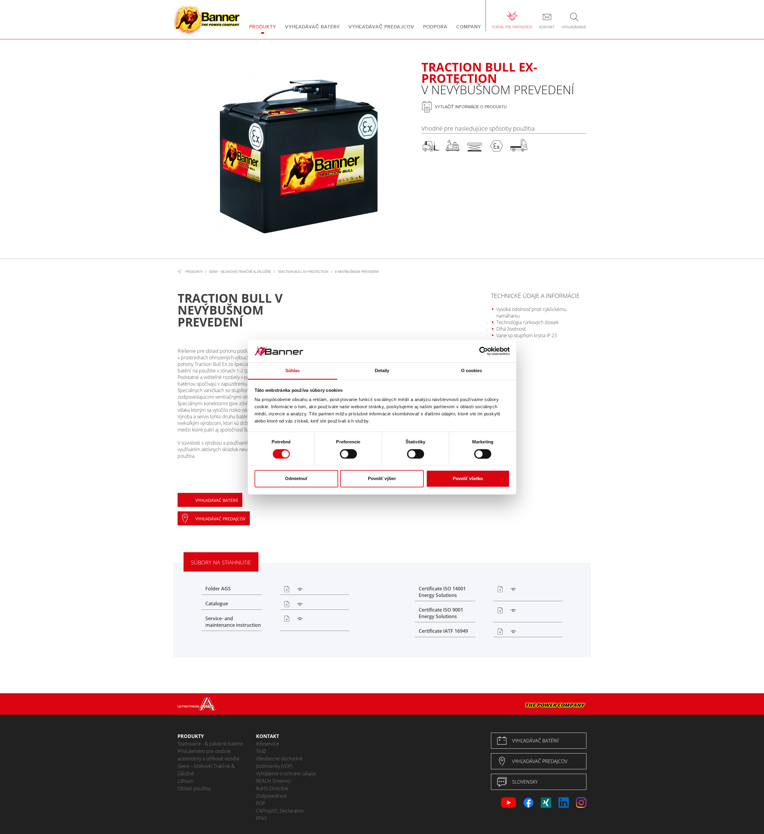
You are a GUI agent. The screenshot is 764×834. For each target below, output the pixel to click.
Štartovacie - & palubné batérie (210, 743)
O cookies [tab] (471, 370)
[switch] (348, 454)
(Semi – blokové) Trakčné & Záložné (240, 271)
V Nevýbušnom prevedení (356, 271)
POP (260, 803)
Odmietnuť (296, 478)
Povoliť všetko (468, 478)
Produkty (194, 271)
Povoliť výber (382, 478)
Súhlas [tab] (292, 370)
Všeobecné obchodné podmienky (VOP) (279, 762)
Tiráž (261, 751)
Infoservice (267, 743)
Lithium (185, 781)
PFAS (261, 818)
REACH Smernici (273, 781)
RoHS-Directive (272, 788)
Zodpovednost (271, 796)
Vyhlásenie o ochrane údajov (286, 773)
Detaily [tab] (382, 370)
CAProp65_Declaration (280, 810)
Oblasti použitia (194, 788)
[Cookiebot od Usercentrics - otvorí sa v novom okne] (484, 350)
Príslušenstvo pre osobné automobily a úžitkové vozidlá (208, 755)
